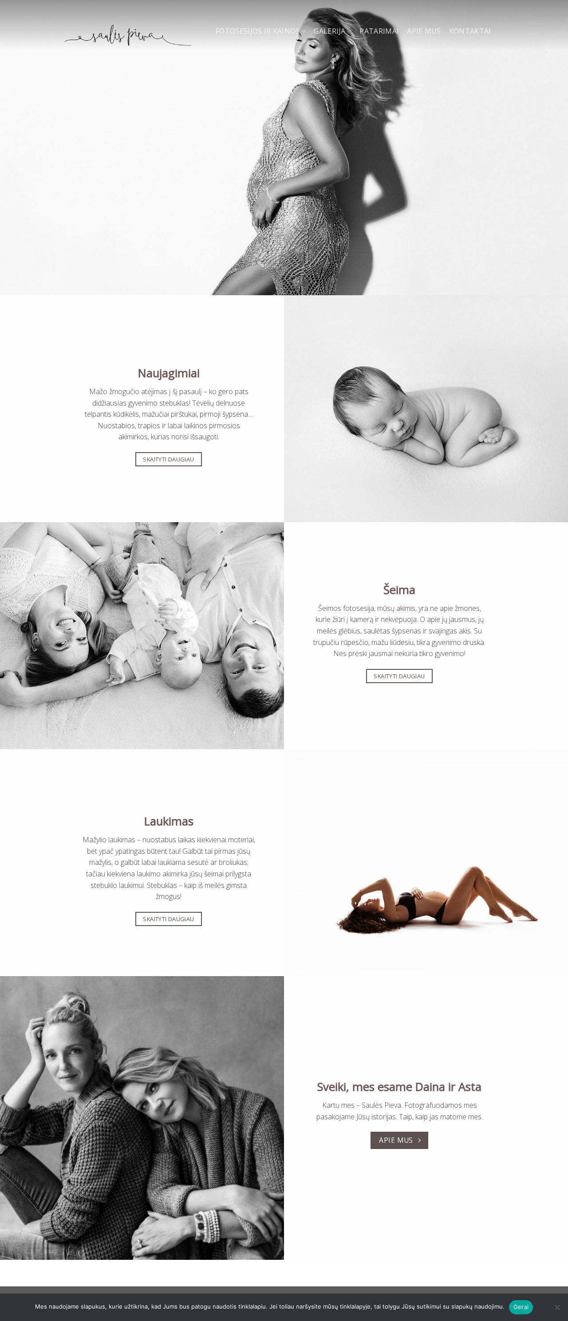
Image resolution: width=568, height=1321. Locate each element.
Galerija (330, 31)
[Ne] (556, 1310)
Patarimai (379, 31)
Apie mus (424, 31)
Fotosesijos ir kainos (258, 31)
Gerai (521, 1306)
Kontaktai (470, 31)
